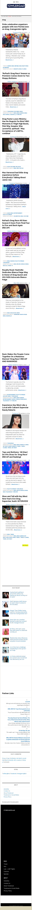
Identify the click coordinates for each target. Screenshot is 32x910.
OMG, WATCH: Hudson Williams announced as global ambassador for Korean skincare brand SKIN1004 (18, 739)
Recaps (19, 264)
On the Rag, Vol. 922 (24, 730)
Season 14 (13, 114)
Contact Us (7, 791)
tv (12, 265)
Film (5, 866)
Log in (21, 906)
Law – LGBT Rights (9, 869)
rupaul (8, 114)
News (21, 111)
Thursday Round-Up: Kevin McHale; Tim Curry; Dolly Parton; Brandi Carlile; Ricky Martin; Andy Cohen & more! (19, 719)
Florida (24, 69)
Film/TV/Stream (7, 214)
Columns (6, 871)
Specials (6, 874)
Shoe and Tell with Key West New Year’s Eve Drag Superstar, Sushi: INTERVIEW (15, 498)
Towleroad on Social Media (11, 795)
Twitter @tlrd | (6, 773)
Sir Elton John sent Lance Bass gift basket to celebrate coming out (18, 630)
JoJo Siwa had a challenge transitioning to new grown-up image (18, 648)
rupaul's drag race (21, 399)
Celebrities (17, 216)
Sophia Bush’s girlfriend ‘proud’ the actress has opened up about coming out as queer (18, 594)
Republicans (18, 66)
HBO (18, 168)
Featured (16, 111)
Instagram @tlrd (21, 773)
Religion (18, 166)
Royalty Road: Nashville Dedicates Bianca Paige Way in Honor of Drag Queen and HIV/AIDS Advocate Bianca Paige (15, 275)
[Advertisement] (16, 335)
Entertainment (18, 213)
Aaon (8, 166)
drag (20, 69)
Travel (19, 446)
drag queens (20, 113)
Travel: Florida (24, 537)
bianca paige (23, 314)
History (5, 396)
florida (26, 444)
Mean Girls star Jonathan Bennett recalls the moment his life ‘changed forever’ (18, 621)
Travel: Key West (12, 447)
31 (29, 365)
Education (13, 312)
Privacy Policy (7, 797)
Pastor (21, 168)
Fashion (12, 261)
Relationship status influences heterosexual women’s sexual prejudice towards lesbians (18, 639)
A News (9, 66)
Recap (18, 490)
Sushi (14, 537)
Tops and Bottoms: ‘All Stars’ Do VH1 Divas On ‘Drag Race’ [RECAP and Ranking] (15, 454)
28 (29, 460)
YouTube (26, 216)
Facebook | (13, 773)
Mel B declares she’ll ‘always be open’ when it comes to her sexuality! (18, 603)
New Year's (9, 537)
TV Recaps (19, 114)
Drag (12, 66)
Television (6, 400)
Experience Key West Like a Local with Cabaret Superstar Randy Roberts (15, 407)
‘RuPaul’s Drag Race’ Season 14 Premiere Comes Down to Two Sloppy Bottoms (16, 75)
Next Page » (25, 545)
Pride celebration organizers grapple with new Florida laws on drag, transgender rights (15, 26)
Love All (27, 701)
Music (9, 396)
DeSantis (16, 69)
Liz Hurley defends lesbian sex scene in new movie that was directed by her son (18, 657)
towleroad (10, 111)
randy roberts (12, 446)
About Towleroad (8, 793)
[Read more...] (9, 59)
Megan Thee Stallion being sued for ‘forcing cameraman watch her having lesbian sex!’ (18, 612)
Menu (17, 2)
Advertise (6, 789)
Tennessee (17, 314)
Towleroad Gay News (16, 6)
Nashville (9, 315)
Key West (5, 446)
